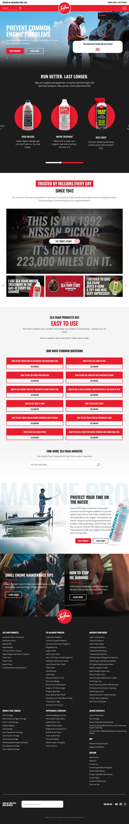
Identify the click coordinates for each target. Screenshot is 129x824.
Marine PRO (7, 644)
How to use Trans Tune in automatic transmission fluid (35, 361)
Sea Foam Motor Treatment (13, 637)
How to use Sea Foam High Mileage (35, 375)
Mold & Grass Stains (54, 732)
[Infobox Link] (28, 120)
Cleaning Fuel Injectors (98, 654)
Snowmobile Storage (11, 749)
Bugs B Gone (7, 664)
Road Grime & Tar (53, 722)
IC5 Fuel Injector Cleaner (12, 651)
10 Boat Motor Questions (98, 698)
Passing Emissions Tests (55, 678)
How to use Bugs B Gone (35, 403)
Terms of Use (94, 784)
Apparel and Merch (96, 747)
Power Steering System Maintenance (104, 685)
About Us (92, 761)
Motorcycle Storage (10, 739)
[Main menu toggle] (124, 8)
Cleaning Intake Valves (98, 651)
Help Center (94, 757)
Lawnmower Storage (11, 736)
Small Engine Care (96, 691)
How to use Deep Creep (94, 403)
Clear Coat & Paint (53, 736)
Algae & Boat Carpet (54, 725)
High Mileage (8, 647)
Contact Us (93, 764)
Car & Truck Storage (10, 722)
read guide (34, 50)
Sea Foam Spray (9, 641)
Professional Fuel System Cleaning (102, 688)
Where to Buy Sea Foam (98, 744)
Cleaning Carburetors (97, 647)
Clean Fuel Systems (97, 637)
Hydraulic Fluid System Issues (57, 661)
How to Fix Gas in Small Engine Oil (59, 657)
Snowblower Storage (11, 746)
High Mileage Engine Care (99, 671)
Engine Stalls (51, 651)
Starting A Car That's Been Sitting (59, 698)
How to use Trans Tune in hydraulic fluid (94, 418)
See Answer (35, 366)
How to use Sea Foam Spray (35, 432)
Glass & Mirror (51, 746)
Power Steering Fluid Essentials (101, 722)
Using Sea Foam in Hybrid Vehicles (102, 695)
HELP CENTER (122, 2)
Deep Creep (7, 661)
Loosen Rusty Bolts (96, 715)
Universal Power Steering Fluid (14, 668)
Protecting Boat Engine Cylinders (15, 742)
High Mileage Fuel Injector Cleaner (16, 654)
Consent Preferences (97, 781)
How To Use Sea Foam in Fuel (94, 361)
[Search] (20, 8)
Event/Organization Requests (100, 768)
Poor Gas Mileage (53, 681)
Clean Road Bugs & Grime (56, 715)
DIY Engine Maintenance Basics (101, 664)
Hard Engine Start (53, 654)
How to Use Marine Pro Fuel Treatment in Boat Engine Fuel (35, 389)
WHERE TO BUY (112, 2)
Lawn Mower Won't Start (55, 664)
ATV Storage (8, 715)
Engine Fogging (8, 725)
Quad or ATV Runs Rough (55, 688)
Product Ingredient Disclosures (101, 774)
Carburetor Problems (54, 637)
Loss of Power (51, 671)
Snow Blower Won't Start (56, 695)
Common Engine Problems (56, 641)
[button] (7, 58)
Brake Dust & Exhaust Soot (56, 729)
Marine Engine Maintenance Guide (103, 678)
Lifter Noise (50, 668)
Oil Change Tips (95, 681)
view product (15, 50)
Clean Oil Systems (96, 641)
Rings (101, 644)
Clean (91, 644)
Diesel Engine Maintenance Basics (102, 661)
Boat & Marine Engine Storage (14, 719)
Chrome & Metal (52, 739)
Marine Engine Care (97, 674)
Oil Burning (50, 674)
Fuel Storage (7, 729)
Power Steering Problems (56, 685)
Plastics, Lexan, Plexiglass (55, 742)
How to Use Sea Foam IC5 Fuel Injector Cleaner (94, 375)
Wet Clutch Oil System (98, 702)
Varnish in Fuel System (54, 705)
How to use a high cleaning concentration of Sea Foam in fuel (94, 389)
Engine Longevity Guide (98, 668)
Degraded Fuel (51, 647)
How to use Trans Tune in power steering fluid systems (35, 418)
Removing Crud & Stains (55, 719)
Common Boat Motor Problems (58, 644)
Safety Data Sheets (97, 771)
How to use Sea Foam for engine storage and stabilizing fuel (94, 432)
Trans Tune (7, 657)
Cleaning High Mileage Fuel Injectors (103, 657)
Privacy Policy (94, 778)
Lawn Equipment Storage (12, 732)
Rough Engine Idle (53, 691)
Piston (96, 644)
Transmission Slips (53, 702)
